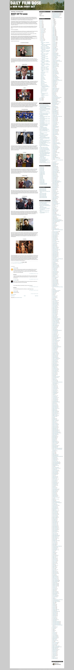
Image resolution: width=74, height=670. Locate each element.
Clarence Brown (54, 146)
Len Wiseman (54, 386)
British (53, 109)
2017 (41, 20)
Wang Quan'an (54, 640)
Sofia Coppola (54, 565)
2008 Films (54, 37)
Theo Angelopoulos (55, 600)
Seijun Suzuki (54, 556)
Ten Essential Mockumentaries (44, 149)
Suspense (54, 589)
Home (25, 295)
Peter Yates (54, 493)
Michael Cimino (54, 423)
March (42, 38)
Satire (53, 551)
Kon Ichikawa (54, 374)
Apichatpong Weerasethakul (56, 80)
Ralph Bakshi (54, 506)
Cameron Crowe (54, 114)
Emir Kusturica (54, 204)
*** (52, 22)
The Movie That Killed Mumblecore (45, 108)
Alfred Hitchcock (54, 66)
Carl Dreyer (54, 121)
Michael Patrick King (55, 430)
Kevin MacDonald (55, 371)
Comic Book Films (55, 152)
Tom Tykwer (54, 618)
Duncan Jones (54, 196)
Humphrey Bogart (55, 284)
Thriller (53, 602)
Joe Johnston (54, 332)
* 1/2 (53, 19)
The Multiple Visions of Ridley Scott (45, 142)
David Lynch (54, 174)
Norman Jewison (55, 467)
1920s (53, 28)
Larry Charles (54, 380)
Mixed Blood (42, 81)
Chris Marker (54, 137)
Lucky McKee (54, 398)
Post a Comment (13, 294)
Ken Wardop (54, 367)
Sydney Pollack (54, 591)
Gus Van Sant (54, 267)
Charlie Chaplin (54, 133)
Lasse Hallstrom (54, 383)
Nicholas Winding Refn (55, 462)
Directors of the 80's (43, 157)
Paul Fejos (54, 481)
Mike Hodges (54, 437)
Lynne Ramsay (54, 401)
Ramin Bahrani (54, 507)
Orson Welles (54, 474)
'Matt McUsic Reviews (55, 15)
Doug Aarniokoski (55, 193)
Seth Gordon (54, 558)
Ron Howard (54, 542)
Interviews (54, 292)
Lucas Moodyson (55, 397)
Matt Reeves (54, 414)
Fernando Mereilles (55, 221)
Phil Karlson (54, 494)
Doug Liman (54, 194)
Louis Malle (54, 396)
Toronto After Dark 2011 (55, 624)
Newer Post (12, 295)
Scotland (53, 554)
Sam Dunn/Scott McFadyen (56, 546)
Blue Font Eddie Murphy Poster (44, 129)
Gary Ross (54, 244)
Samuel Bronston (55, 549)
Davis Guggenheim (55, 180)
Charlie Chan (54, 132)
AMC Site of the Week (43, 207)
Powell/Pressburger (55, 501)
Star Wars (53, 575)
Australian (54, 84)
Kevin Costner (54, 370)
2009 (41, 98)
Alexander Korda (55, 63)
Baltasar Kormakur (55, 88)
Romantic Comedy (55, 540)
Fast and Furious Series (56, 215)
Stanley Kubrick (54, 573)
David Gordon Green (55, 172)
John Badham (54, 335)
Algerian (53, 67)
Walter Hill (54, 639)
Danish (53, 165)
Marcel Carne (54, 404)
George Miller (54, 251)
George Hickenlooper (55, 249)
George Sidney (54, 254)
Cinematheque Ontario (55, 143)
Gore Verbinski (54, 260)
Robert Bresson (54, 525)
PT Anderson (54, 504)
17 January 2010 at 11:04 (33, 286)
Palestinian (54, 478)
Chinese (53, 136)
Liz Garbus (54, 393)
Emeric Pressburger (55, 203)
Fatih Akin (53, 216)
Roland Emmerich (55, 536)
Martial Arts (54, 409)
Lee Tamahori (54, 385)
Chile (53, 135)
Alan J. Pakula (54, 57)
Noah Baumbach (55, 465)
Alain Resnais (54, 54)
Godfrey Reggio (54, 259)
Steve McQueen (54, 578)
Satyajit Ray (54, 552)
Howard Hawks (54, 283)
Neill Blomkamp (54, 459)
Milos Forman (54, 443)
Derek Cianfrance (55, 187)
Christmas (54, 141)
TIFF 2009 (41, 176)
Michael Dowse (54, 426)
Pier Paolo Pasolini (55, 497)
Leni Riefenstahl (54, 388)
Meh (53, 417)
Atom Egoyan (54, 83)
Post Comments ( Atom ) (18, 297)
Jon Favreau (54, 351)
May (41, 36)
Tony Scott (54, 620)
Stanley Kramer (54, 572)
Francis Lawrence (55, 234)
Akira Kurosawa (54, 53)
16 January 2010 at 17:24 (33, 273)
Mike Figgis (54, 435)
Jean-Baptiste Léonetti (55, 318)
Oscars (53, 475)
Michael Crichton (55, 424)
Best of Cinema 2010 (43, 190)
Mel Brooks (54, 418)
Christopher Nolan (55, 142)
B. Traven (53, 87)
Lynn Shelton (54, 400)
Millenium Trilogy (55, 442)
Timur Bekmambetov (55, 611)
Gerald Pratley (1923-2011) (44, 104)
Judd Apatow (54, 360)
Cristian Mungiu (54, 157)
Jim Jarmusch (54, 326)
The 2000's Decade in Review (56, 599)
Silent (53, 564)
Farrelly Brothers (54, 214)
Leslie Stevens (54, 390)
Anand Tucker (54, 71)
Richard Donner (54, 513)
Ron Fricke (54, 541)
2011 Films (54, 40)
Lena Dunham (54, 387)
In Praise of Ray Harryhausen (44, 148)
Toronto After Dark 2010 (56, 623)
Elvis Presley (54, 202)
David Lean (54, 173)
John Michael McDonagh (56, 346)
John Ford (54, 339)
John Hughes (54, 343)
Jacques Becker (54, 303)
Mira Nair (53, 444)
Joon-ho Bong (54, 355)
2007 (41, 100)
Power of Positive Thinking (56, 502)
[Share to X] (24, 262)
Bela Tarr (53, 93)
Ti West (53, 603)
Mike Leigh (54, 439)
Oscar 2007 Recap (43, 161)
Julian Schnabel (54, 362)
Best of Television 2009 (43, 196)
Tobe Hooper (54, 612)
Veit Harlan (54, 633)
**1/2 (53, 25)
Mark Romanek (54, 407)
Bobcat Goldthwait (55, 103)
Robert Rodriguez (55, 527)
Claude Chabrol (54, 148)
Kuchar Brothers (54, 377)
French (53, 240)
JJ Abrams (54, 328)
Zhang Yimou (54, 657)
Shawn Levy (54, 561)
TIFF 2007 (54, 604)
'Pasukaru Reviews (55, 16)
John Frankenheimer (55, 340)
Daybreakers (43, 83)
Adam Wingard (54, 49)
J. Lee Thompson (55, 300)
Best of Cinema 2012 (43, 188)
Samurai (53, 550)
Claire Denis (54, 145)
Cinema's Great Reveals (43, 128)
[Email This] (22, 262)
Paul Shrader (54, 484)
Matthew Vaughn (55, 415)
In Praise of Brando (43, 158)
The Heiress (42, 77)
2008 (41, 99)
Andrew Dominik (54, 73)
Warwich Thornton (55, 642)
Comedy (53, 151)
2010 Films (54, 39)
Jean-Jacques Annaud (55, 319)
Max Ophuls (54, 416)
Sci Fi (53, 553)
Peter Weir (54, 492)
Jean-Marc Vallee (55, 321)
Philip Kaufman (54, 495)
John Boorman (54, 336)
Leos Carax (54, 389)
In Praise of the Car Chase (44, 147)
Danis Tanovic (54, 164)
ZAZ (53, 656)
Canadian (54, 115)
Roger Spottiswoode (55, 535)
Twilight (53, 630)
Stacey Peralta (54, 569)
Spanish (53, 566)
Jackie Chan (54, 301)
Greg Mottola (54, 263)
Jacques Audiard (55, 302)
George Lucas (54, 250)
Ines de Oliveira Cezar (55, 290)
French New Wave (55, 241)
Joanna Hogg (54, 329)
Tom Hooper (54, 617)
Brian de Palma (54, 107)
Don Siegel (54, 192)
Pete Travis (54, 488)
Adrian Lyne (54, 50)
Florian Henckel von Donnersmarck (57, 229)
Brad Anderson (54, 104)
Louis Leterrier (54, 395)
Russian (53, 545)
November (42, 29)
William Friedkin (54, 647)
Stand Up (53, 570)
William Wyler (54, 648)
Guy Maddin (54, 268)
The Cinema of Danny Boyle (44, 134)
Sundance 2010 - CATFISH (45, 66)
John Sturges (54, 348)
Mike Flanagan (54, 436)
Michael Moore (54, 429)
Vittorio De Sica (54, 636)
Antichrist (42, 80)
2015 (41, 22)
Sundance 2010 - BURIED (45, 60)
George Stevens (54, 255)
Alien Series (54, 68)
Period (53, 486)
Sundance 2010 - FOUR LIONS (45, 47)
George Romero (54, 252)
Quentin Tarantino (55, 505)
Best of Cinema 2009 (43, 193)
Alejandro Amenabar (55, 60)
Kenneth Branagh (55, 369)
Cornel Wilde (54, 154)
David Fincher (54, 171)
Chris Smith (54, 138)
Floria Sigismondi (55, 228)
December (42, 28)
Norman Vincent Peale (55, 468)
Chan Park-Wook (55, 129)
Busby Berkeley (54, 113)
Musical (53, 452)
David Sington (54, 177)
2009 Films (54, 38)
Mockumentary (54, 446)
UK (53, 631)
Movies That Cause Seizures (56, 448)
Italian (53, 299)
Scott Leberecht (54, 555)
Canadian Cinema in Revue (56, 116)
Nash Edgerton (54, 455)
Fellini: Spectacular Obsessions (57, 220)
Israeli (53, 298)
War (53, 641)
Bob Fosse (54, 102)
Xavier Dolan (54, 652)
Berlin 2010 (41, 178)
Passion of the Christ (44, 84)
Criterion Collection (55, 158)
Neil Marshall (54, 458)
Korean (53, 375)
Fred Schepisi (54, 238)
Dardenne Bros (54, 167)
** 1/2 (53, 21)
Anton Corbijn (54, 78)
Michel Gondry (54, 433)
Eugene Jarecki (54, 209)
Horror (53, 278)
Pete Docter (54, 487)
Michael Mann (54, 428)
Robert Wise (54, 530)
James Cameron (54, 307)
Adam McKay (54, 48)
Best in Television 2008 (43, 197)
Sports (53, 568)
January (42, 40)
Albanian (53, 59)
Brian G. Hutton (54, 108)
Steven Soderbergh (55, 580)
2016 (41, 21)
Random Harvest (43, 75)
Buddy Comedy (54, 112)
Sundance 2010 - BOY (44, 67)
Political (53, 500)
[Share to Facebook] (26, 262)
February (42, 39)
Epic (53, 205)
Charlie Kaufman (55, 134)
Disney (53, 190)
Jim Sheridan (54, 327)
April (41, 37)
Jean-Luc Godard (55, 320)
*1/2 (53, 26)
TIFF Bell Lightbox (55, 609)
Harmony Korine (54, 272)
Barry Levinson (54, 90)
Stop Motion (54, 582)
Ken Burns (54, 366)
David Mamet (54, 175)
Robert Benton (54, 524)
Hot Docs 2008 (42, 182)
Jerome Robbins (54, 325)
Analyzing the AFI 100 (43, 154)
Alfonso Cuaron (54, 65)
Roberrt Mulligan (55, 521)
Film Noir (53, 226)
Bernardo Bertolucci (55, 98)
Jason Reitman (54, 316)
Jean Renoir (54, 317)
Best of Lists (15, 263)
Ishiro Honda (54, 297)
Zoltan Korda (54, 658)
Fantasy (53, 213)
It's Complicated (43, 87)
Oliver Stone (54, 471)
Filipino (53, 223)
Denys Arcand (54, 186)
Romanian (54, 539)
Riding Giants (43, 78)
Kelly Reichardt (54, 365)
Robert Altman (54, 523)
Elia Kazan (54, 200)
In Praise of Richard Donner (44, 113)
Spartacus (42, 76)
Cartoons (53, 125)
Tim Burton (54, 610)
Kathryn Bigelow (54, 364)
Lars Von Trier (54, 381)
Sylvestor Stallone (55, 593)
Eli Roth (53, 199)
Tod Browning (54, 613)
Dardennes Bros (54, 168)
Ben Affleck (54, 95)
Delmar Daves (54, 183)
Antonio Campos (55, 79)
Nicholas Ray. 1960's (55, 461)
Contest (53, 153)
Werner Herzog (54, 643)
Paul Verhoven (54, 485)
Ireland (53, 294)
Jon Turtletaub (54, 352)
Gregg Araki (54, 264)
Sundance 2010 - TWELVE (45, 46)
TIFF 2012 (41, 175)
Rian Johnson (54, 512)
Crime (53, 156)
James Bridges (54, 306)
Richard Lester (54, 516)
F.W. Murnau (54, 211)
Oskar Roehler (54, 476)
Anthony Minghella (55, 77)
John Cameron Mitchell (55, 337)
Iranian (53, 293)
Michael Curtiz (54, 425)
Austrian (53, 85)
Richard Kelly (54, 515)
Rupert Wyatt (54, 544)
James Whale (54, 312)
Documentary (54, 191)
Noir (53, 466)
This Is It (42, 41)
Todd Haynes (54, 614)
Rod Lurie (54, 532)
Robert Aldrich (54, 522)
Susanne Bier (54, 588)
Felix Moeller (54, 218)
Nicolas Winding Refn (55, 463)
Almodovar (54, 69)
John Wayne (54, 349)
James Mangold (54, 309)
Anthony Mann (54, 76)
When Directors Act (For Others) (44, 105)
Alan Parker (54, 58)
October (42, 30)
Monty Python (54, 447)
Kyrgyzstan (54, 379)
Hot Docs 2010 (42, 180)
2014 (41, 23)
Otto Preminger (54, 477)
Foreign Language (55, 231)
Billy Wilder (54, 100)
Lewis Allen (54, 391)
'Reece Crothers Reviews (56, 17)
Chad (53, 128)
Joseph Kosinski (54, 357)
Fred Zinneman (54, 239)
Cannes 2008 (42, 169)
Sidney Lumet (54, 563)
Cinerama (54, 144)
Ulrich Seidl (54, 632)
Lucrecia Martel (54, 399)
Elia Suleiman (54, 201)
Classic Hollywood (55, 147)
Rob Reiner (54, 520)
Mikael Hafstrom (54, 434)
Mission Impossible (55, 445)
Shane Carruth (54, 560)
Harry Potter (54, 274)
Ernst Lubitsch (54, 206)
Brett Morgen (54, 106)
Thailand (53, 598)
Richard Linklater (55, 517)
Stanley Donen (54, 571)
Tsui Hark (53, 627)
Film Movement (54, 225)
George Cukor (54, 248)
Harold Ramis (54, 273)
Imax (53, 288)
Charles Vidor (54, 131)
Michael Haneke (54, 427)
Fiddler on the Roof (43, 82)
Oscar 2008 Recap (43, 143)
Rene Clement (54, 511)
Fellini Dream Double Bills (56, 219)
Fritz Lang (54, 242)
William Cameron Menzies (56, 646)
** (52, 20)
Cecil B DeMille (54, 127)
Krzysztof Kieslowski (55, 376)
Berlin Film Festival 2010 (56, 97)
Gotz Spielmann (54, 261)
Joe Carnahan (54, 331)
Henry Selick (54, 277)
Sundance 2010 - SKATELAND (45, 50)
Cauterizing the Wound (43, 127)
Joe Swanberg (54, 333)
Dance (53, 162)
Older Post (36, 295)
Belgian (53, 94)
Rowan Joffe (54, 543)
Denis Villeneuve (55, 185)
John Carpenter (54, 338)
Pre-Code (53, 503)
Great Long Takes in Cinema (44, 159)
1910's (53, 27)
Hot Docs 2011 (42, 179)
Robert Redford (54, 526)
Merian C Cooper (55, 420)
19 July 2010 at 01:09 (34, 293)
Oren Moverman (54, 473)
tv (22, 263)
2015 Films (54, 44)
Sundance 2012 (42, 171)
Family (53, 212)
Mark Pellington (54, 406)
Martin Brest (54, 410)
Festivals (53, 222)
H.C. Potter (54, 270)
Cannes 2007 (42, 170)
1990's (53, 34)
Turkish (53, 628)
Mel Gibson (54, 419)
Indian (53, 289)
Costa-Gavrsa (54, 155)
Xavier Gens (54, 653)
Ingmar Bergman (55, 291)
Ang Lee (53, 74)
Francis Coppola (54, 233)
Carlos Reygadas (55, 122)
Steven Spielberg (55, 581)
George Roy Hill (54, 253)
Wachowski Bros (54, 637)
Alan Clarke (54, 56)
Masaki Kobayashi (55, 413)
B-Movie (53, 86)
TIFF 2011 (54, 607)
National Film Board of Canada (57, 456)
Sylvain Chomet (54, 592)
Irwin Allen (54, 296)
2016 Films (54, 45)
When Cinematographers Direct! (44, 137)
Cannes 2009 (54, 119)
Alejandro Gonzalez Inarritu (56, 61)
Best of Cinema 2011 (43, 189)
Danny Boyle (54, 166)
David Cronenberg (55, 170)
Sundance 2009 (42, 174)
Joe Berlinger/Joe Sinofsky (56, 330)
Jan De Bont (54, 313)
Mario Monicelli (54, 405)
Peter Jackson (54, 491)
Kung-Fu (53, 378)
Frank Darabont (54, 236)
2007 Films (54, 36)
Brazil (53, 105)
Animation (54, 75)
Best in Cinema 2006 (43, 195)
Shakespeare (54, 559)
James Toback (54, 311)
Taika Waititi (54, 594)
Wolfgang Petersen (55, 649)
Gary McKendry (54, 243)
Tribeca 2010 (54, 626)
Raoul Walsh (54, 508)
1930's (53, 29)
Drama (53, 195)
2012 (41, 25)
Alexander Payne (55, 64)
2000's (53, 35)
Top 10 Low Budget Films (43, 130)
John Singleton (54, 347)
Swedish (53, 590)
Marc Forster (54, 403)
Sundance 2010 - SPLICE (44, 63)
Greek (53, 262)
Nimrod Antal (54, 464)
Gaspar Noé (54, 245)
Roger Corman (54, 533)
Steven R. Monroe (55, 579)
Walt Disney (54, 638)
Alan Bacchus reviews (55, 55)
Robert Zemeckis (55, 531)
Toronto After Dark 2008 (43, 183)
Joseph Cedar (54, 356)
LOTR (53, 394)
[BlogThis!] (23, 262)
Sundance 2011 (42, 172)
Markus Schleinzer (55, 408)
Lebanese (54, 384)
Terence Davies (54, 595)
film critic (53, 224)
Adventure (54, 51)
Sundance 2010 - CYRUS (44, 53)
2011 (41, 26)
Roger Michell (54, 534)
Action (53, 47)
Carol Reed (54, 123)
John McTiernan (54, 345)
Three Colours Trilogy (55, 601)
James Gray (54, 308)
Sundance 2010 (42, 173)
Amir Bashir (54, 70)
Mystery (53, 453)
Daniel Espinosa (54, 163)
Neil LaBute (54, 457)
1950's (53, 31)
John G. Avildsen (55, 341)
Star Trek (53, 574)
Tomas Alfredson (54, 619)
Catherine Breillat (55, 126)
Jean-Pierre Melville (55, 323)
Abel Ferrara (54, 46)
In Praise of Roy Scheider (43, 144)
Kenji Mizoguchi (54, 368)
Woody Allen (54, 651)
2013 (41, 24)
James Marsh (54, 310)
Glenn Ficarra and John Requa (57, 258)
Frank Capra (54, 235)
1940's (53, 30)
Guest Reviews (19, 263)
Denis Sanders (54, 184)
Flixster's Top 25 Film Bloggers (44, 204)
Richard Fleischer (55, 514)
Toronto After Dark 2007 (43, 184)
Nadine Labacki (54, 454)
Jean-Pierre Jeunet (55, 322)
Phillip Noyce (54, 496)
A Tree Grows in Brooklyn (44, 88)
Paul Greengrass (55, 482)
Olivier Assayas (54, 472)
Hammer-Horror (54, 271)
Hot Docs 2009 (42, 181)
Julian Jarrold (54, 361)
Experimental (54, 210)
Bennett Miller (54, 96)
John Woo (54, 350)
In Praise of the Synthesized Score (45, 162)
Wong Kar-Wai (54, 650)
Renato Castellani (55, 510)
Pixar (53, 498)
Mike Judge (54, 438)
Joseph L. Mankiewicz (55, 358)
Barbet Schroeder (55, 89)
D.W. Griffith (54, 161)
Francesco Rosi (54, 232)
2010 (41, 27)
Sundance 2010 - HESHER (45, 68)
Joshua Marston (54, 359)
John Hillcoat (54, 342)
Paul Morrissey (54, 483)
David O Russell (54, 176)
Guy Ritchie (54, 269)
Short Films (54, 562)
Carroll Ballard (54, 124)
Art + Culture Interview (43, 203)
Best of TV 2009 (43, 79)
